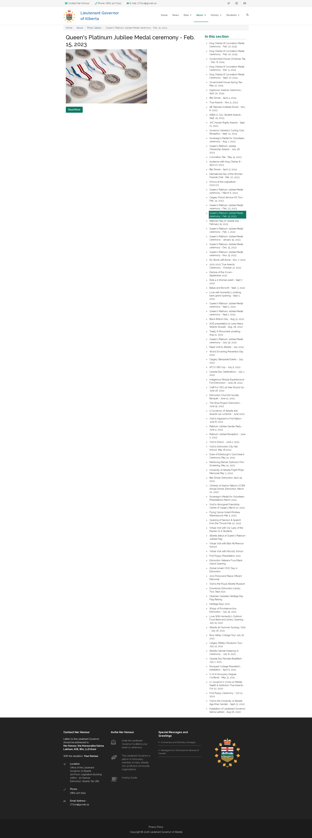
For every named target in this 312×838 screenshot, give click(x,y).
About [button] (200, 15)
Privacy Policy (156, 827)
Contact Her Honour (78, 3)
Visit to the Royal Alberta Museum (227, 584)
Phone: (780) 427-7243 (109, 3)
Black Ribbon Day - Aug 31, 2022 (226, 319)
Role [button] (186, 15)
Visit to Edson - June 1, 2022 (224, 442)
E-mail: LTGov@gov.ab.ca (143, 3)
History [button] (215, 15)
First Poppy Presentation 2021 (225, 556)
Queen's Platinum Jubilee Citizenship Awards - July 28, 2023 (224, 149)
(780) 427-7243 (78, 793)
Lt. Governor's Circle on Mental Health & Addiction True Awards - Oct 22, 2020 (227, 685)
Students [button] (231, 15)
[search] (247, 15)
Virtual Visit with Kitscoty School (226, 551)
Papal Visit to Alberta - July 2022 (226, 347)
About (80, 28)
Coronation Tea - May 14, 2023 (225, 157)
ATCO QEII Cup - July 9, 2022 (224, 367)
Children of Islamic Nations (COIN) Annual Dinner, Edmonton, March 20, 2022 (227, 488)
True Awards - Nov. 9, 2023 (223, 102)
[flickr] (236, 3)
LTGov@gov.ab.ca (79, 804)
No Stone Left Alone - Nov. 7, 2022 (227, 260)
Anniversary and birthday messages (177, 742)
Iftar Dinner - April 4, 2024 (222, 98)
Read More (74, 109)
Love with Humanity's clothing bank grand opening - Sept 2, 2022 (225, 295)
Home (164, 15)
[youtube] (245, 3)
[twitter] (229, 3)
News (175, 15)
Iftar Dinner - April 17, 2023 (223, 169)
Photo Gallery (94, 28)
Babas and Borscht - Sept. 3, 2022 (227, 288)
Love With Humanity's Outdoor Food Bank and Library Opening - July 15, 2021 (227, 619)
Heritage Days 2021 (219, 604)
